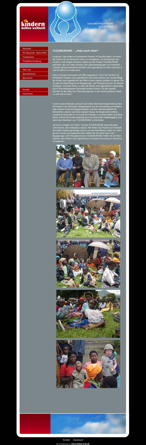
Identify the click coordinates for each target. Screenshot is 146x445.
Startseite (27, 48)
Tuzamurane (28, 57)
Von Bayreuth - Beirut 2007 (35, 53)
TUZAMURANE (105, 26)
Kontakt (26, 89)
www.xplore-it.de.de (80, 443)
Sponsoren (27, 78)
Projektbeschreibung (32, 61)
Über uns (27, 69)
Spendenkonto (29, 74)
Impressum (28, 94)
